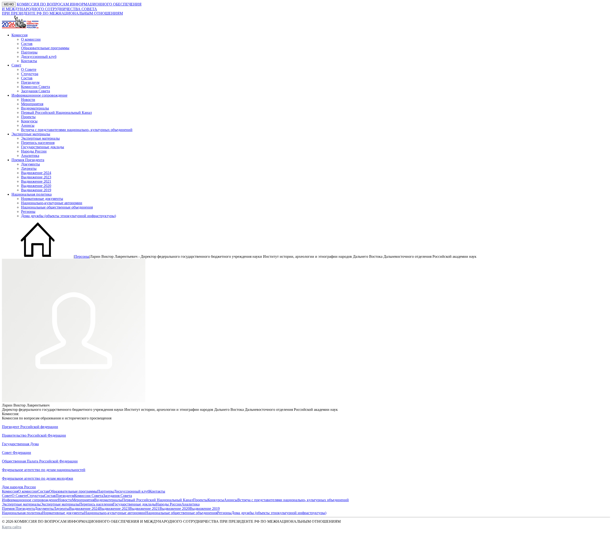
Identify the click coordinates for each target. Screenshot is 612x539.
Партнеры (29, 52)
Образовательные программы (45, 48)
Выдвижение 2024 (36, 173)
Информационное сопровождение (30, 500)
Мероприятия (32, 104)
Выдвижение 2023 (36, 177)
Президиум (30, 82)
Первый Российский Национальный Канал (56, 112)
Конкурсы (29, 121)
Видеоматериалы (35, 108)
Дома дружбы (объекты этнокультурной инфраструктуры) (68, 216)
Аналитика (30, 156)
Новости (28, 100)
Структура (29, 74)
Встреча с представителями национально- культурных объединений (76, 130)
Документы (30, 164)
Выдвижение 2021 (36, 181)
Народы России (34, 151)
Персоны (81, 256)
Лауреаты (29, 168)
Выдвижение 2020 (36, 186)
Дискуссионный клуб (38, 57)
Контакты (29, 61)
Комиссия (10, 491)
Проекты (28, 117)
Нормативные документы (42, 199)
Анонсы (27, 125)
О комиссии (31, 39)
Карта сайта (11, 527)
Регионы (28, 211)
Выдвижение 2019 (36, 190)
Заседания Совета (35, 91)
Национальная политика (22, 513)
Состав (27, 44)
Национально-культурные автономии (51, 203)
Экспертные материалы (40, 138)
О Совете (28, 69)
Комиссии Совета (35, 87)
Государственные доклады (42, 147)
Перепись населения (38, 143)
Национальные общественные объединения (57, 207)
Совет (7, 496)
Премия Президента (18, 508)
